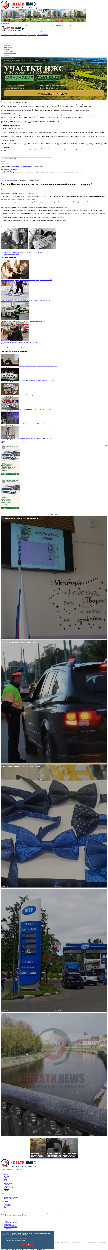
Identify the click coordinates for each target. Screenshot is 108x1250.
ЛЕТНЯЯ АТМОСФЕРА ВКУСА (10, 53)
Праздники (6, 41)
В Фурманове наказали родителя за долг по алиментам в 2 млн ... (37, 380)
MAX (6, 1207)
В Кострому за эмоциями (8, 51)
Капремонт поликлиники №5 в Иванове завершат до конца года (37, 438)
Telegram (7, 1205)
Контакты (6, 1195)
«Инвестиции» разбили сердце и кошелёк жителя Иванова (35, 409)
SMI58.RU (6, 1221)
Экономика (18, 35)
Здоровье (6, 1184)
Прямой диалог (7, 45)
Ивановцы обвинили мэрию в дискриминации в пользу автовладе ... (38, 366)
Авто (5, 1180)
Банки (5, 1181)
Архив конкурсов (8, 1187)
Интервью (6, 1176)
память (17, 254)
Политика (23, 35)
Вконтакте (8, 1204)
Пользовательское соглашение (12, 1197)
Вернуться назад (5, 180)
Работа (5, 1179)
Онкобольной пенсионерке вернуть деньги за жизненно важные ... (38, 395)
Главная (3, 35)
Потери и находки (7, 43)
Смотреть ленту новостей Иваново (33, 252)
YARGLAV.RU (8, 1228)
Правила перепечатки (10, 1198)
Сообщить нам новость (34, 180)
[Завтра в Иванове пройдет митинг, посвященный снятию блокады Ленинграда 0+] (15, 248)
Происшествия (30, 35)
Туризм (5, 37)
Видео (36, 35)
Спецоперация (6, 49)
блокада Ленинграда (9, 254)
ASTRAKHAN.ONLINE (10, 1222)
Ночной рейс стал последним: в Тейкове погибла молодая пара (37, 424)
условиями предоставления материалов (21, 166)
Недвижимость (8, 1183)
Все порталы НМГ (6, 1218)
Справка (6, 1177)
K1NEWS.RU (7, 1224)
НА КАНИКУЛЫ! (43, 35)
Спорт (5, 39)
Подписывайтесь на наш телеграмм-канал (12, 252)
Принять (27, 1244)
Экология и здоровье (8, 47)
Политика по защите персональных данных (15, 1240)
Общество (12, 35)
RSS (6, 1211)
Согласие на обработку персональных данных (16, 1238)
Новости (7, 35)
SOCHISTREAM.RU (9, 1225)
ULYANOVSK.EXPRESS (10, 1227)
